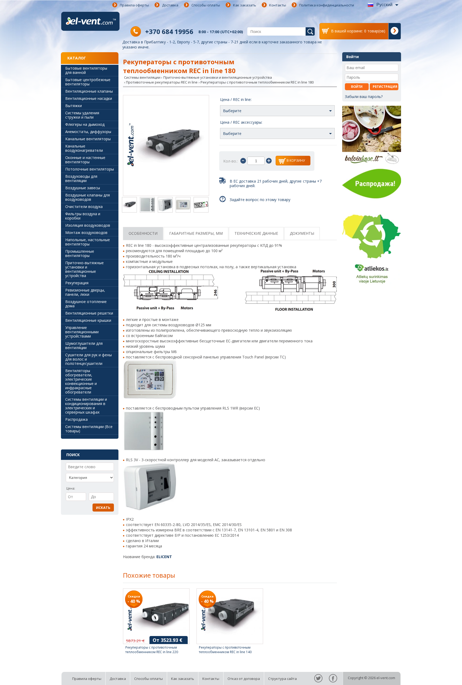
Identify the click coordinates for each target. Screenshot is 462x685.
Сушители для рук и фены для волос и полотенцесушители (88, 359)
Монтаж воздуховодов (86, 232)
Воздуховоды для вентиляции (81, 178)
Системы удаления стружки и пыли (82, 115)
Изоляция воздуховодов (87, 225)
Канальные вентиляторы (88, 138)
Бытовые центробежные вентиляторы (87, 81)
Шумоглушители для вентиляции (84, 345)
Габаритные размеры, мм (196, 233)
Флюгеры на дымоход (85, 124)
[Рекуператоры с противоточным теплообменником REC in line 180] (166, 146)
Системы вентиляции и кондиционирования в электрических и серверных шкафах (86, 406)
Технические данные (256, 233)
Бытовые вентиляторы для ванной (86, 70)
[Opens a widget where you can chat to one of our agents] (442, 675)
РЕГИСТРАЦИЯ (385, 86)
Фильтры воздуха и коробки (82, 216)
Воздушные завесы (82, 187)
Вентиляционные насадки (88, 98)
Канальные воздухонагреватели (84, 148)
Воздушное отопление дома (86, 303)
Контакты (277, 5)
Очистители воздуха (84, 206)
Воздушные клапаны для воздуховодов (87, 197)
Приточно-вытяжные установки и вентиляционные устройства (84, 269)
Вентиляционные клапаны (89, 91)
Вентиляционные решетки (89, 313)
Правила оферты (134, 5)
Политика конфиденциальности (326, 5)
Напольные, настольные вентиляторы (87, 242)
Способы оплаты (205, 5)
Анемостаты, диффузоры (88, 131)
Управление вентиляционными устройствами (82, 332)
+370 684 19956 (169, 31)
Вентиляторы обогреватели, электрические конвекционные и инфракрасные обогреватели (81, 381)
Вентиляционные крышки (88, 320)
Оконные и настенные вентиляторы (85, 159)
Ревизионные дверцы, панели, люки (85, 292)
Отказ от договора (244, 678)
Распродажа (76, 419)
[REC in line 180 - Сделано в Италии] (201, 205)
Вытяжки (73, 105)
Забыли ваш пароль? (364, 96)
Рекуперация (76, 282)
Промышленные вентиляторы (79, 253)
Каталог (76, 57)
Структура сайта (282, 678)
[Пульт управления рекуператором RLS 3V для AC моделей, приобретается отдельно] (165, 205)
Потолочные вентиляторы (89, 169)
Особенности (143, 233)
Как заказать (244, 5)
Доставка (170, 5)
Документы (302, 233)
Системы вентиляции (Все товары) (89, 428)
